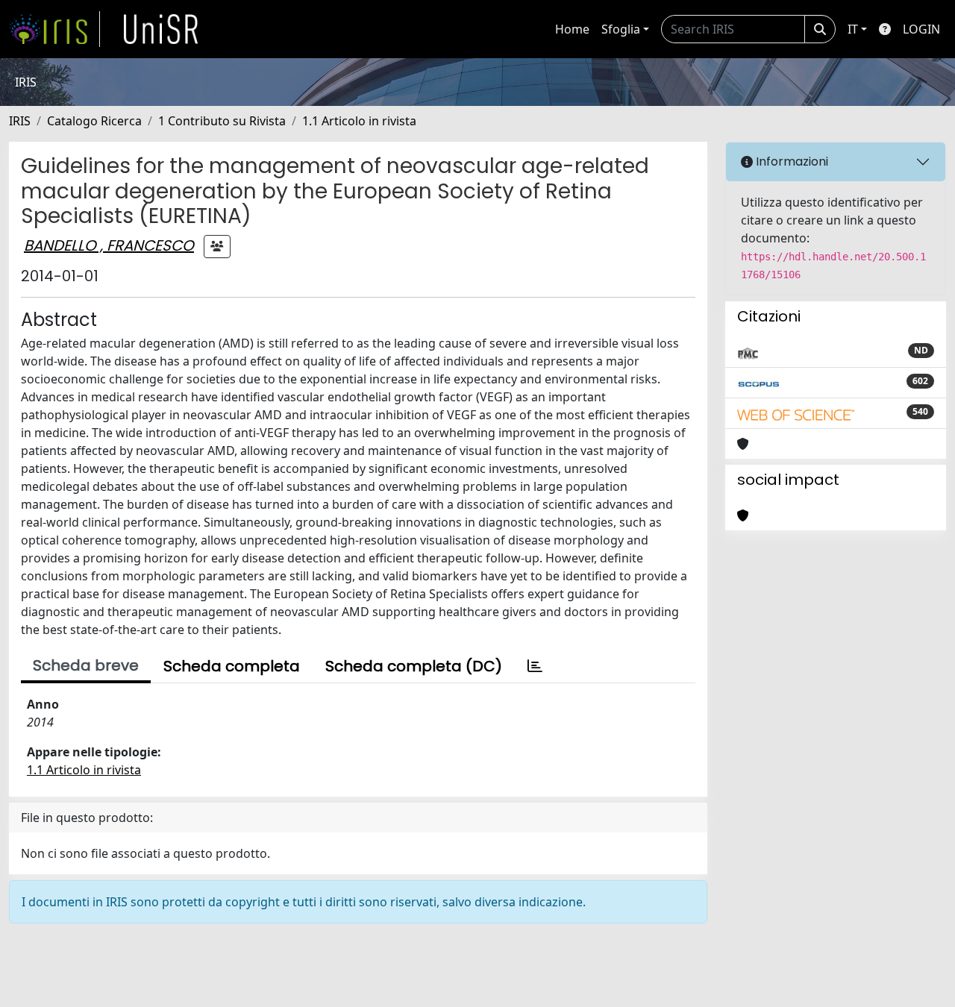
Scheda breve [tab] (86, 665)
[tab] (535, 666)
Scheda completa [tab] (231, 666)
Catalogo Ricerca (94, 121)
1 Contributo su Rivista (222, 121)
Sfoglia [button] (620, 29)
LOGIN (921, 29)
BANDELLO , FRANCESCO (109, 245)
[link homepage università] (161, 29)
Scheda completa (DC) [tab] (413, 666)
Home (572, 29)
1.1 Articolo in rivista (359, 121)
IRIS (20, 121)
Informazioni (790, 161)
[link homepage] (54, 29)
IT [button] (853, 29)
